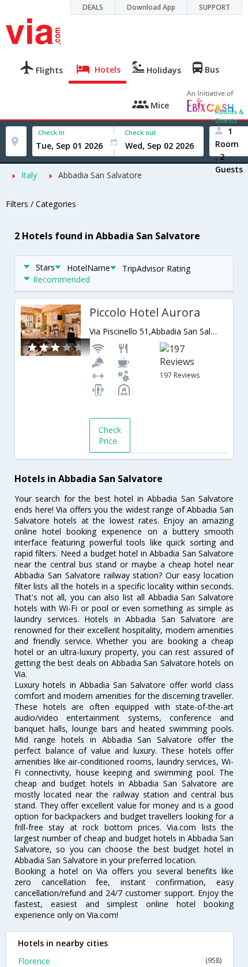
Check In (51, 132)
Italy (29, 175)
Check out (140, 132)
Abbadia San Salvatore (100, 175)
